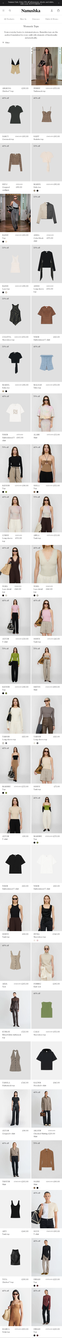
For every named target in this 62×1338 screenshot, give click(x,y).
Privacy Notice (36, 700)
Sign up (31, 688)
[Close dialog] (56, 648)
